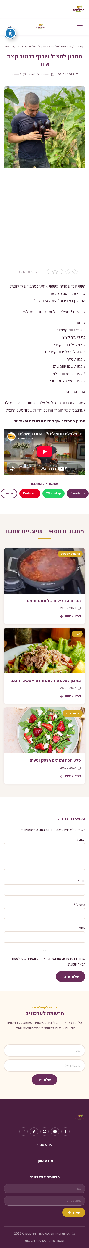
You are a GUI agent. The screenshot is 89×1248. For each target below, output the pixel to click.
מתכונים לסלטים (61, 46)
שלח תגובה (70, 976)
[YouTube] (55, 1131)
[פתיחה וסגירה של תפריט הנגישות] (10, 33)
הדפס (9, 493)
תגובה (81, 839)
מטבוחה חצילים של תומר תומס (54, 601)
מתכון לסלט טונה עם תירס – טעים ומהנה (46, 680)
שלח (47, 1079)
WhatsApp (53, 493)
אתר (82, 928)
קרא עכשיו (73, 616)
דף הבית (79, 46)
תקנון (60, 1240)
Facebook (78, 493)
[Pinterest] (44, 1131)
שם (81, 881)
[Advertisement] (44, 221)
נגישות (29, 1240)
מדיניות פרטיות (45, 1240)
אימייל (79, 904)
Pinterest (30, 493)
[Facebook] (65, 1131)
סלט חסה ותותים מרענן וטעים (55, 760)
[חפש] (9, 27)
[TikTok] (34, 1131)
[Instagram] (23, 1131)
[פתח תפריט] (79, 27)
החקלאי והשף (46, 301)
